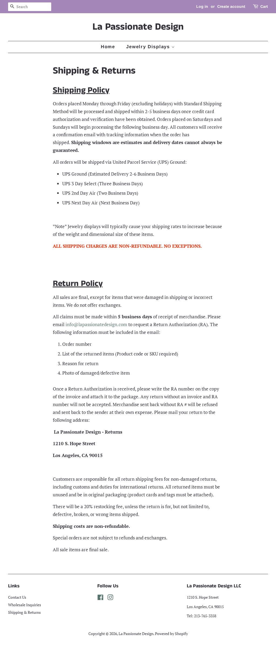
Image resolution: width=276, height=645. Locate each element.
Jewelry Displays (148, 46)
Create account (231, 6)
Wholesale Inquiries (24, 604)
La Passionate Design (138, 27)
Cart (264, 6)
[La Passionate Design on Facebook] (100, 598)
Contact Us (17, 597)
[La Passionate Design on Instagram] (110, 598)
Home (108, 46)
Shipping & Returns (24, 612)
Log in (202, 6)
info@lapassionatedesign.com (96, 324)
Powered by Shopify (171, 633)
